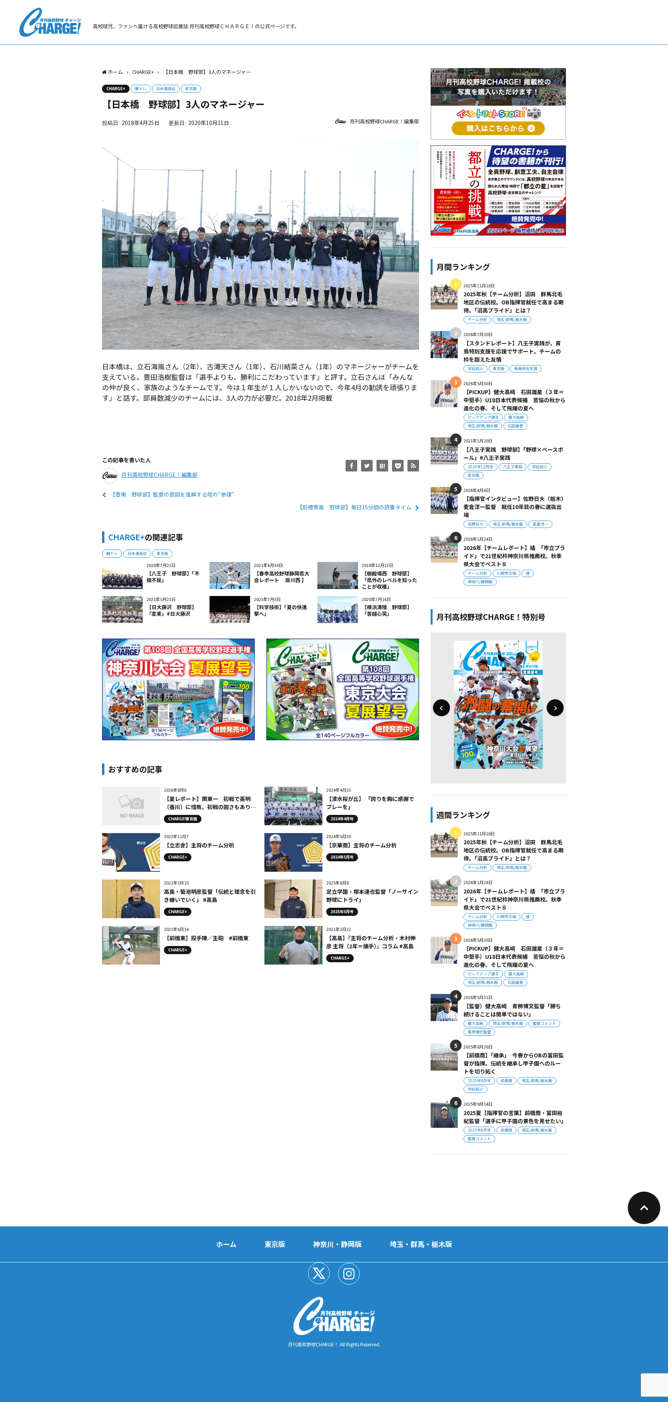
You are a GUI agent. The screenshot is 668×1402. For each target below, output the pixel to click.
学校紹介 (475, 368)
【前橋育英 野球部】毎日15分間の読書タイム (354, 507)
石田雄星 (515, 426)
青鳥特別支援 (525, 368)
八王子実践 (512, 467)
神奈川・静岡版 (337, 1244)
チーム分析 (477, 319)
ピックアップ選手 (483, 417)
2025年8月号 (479, 1080)
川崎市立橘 (506, 573)
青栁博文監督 (479, 1032)
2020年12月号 (480, 467)
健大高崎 (516, 417)
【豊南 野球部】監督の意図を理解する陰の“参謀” (172, 494)
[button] (441, 707)
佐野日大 (475, 524)
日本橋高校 (166, 88)
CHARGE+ (115, 88)
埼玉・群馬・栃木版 (421, 1244)
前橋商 (506, 1080)
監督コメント (544, 1023)
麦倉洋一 (540, 524)
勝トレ (141, 88)
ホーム (226, 1244)
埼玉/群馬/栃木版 (512, 319)
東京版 (191, 88)
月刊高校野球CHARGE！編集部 (384, 121)
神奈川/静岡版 (480, 581)
